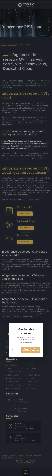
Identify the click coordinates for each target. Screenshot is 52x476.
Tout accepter (35, 350)
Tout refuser (26, 350)
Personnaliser (16, 350)
